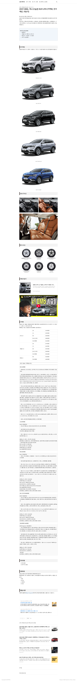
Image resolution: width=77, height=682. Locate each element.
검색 (57, 2)
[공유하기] (22, 618)
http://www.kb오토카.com (25, 601)
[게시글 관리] (24, 618)
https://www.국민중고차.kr (25, 609)
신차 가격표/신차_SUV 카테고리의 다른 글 (27, 622)
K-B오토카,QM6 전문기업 (26, 602)
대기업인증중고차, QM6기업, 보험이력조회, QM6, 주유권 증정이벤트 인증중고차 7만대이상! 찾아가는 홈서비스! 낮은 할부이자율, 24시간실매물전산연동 (35, 605)
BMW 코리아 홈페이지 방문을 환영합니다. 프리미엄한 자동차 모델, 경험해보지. (36, 612)
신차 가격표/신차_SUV (23, 7)
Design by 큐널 (62, 679)
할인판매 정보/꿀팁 (43, 1)
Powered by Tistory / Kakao (70, 679)
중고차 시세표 (35, 1)
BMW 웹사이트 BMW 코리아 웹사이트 (29, 611)
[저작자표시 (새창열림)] (30, 618)
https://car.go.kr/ (29, 592)
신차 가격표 (28, 1)
